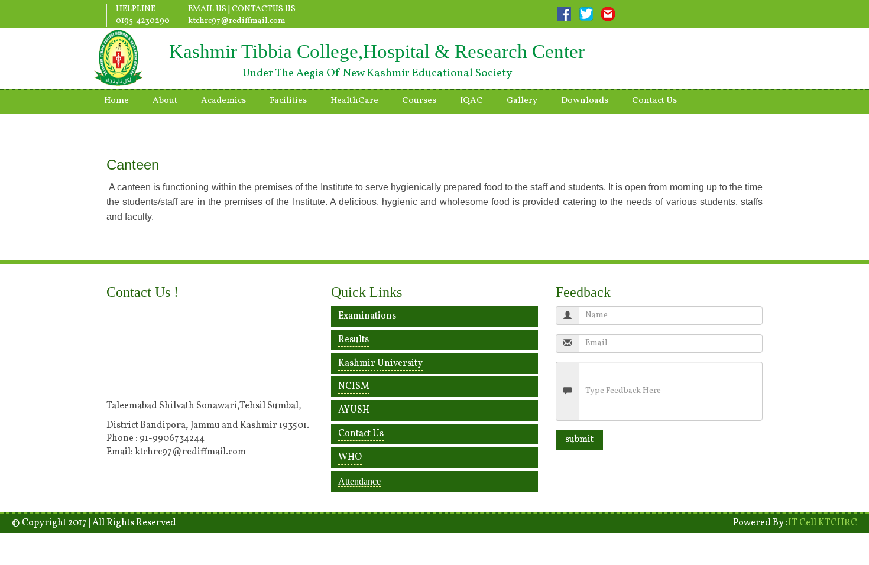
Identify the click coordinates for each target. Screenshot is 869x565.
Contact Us (654, 101)
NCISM (353, 386)
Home (116, 101)
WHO (350, 457)
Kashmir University (380, 363)
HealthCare (354, 101)
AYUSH (353, 410)
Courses (419, 101)
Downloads (584, 101)
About (165, 101)
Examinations (367, 316)
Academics (223, 101)
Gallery (522, 101)
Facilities (288, 101)
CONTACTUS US (264, 9)
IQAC (471, 101)
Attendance (359, 481)
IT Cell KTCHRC (822, 523)
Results (353, 339)
